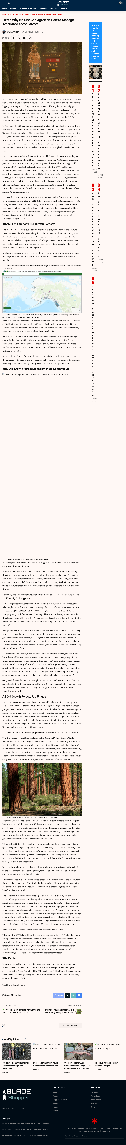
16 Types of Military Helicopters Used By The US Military (27, 1123)
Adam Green (14, 32)
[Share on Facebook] (13, 37)
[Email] (24, 37)
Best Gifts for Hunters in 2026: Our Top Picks (99, 224)
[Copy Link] (29, 37)
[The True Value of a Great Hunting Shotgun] (109, 1051)
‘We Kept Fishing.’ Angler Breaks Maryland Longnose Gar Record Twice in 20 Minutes (78, 1066)
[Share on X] (18, 37)
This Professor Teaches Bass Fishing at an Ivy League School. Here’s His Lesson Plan (93, 340)
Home (4, 15)
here (22, 984)
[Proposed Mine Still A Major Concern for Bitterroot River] (47, 1051)
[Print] (79, 995)
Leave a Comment (71, 1026)
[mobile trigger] (4, 3)
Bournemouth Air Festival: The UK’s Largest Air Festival (26, 1129)
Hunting (5, 1073)
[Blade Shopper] (63, 3)
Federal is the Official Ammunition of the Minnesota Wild (27, 1135)
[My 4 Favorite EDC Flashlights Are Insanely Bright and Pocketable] (16, 1051)
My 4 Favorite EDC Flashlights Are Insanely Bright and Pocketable (15, 1066)
